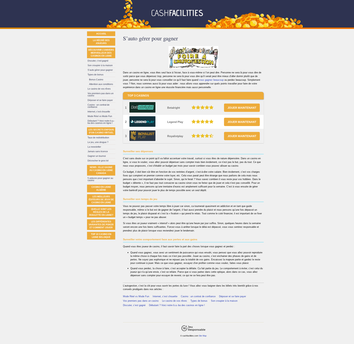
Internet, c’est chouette (165, 296)
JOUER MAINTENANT (242, 107)
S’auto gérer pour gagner (100, 70)
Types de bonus (198, 300)
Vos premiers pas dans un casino (141, 300)
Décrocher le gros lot (98, 160)
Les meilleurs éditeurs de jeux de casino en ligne (101, 199)
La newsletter (94, 147)
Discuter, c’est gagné (134, 305)
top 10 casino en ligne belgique (101, 235)
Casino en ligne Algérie (101, 188)
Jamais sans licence (98, 151)
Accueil (101, 33)
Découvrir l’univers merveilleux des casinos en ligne (101, 53)
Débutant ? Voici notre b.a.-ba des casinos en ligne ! (177, 305)
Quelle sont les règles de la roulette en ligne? (101, 212)
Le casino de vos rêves (174, 300)
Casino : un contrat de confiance (198, 296)
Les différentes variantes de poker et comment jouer (101, 224)
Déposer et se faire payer (232, 296)
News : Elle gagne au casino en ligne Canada (101, 170)
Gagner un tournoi (97, 156)
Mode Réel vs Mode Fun (136, 296)
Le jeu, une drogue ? (98, 142)
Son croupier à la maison (224, 300)
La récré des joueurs (101, 42)
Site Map (202, 336)
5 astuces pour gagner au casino (100, 179)
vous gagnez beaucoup (211, 79)
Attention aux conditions (101, 84)
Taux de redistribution (98, 137)
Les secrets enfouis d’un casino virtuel (101, 131)
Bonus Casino (96, 79)
